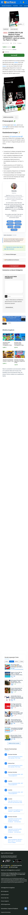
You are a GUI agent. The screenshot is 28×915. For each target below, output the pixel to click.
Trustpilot (4, 867)
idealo (15, 125)
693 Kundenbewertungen (15, 136)
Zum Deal (13, 55)
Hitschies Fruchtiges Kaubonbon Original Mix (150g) (19, 361)
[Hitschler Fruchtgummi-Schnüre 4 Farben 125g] (8, 351)
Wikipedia (9, 221)
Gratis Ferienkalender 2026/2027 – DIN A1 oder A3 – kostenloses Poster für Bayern (15, 841)
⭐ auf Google (13, 867)
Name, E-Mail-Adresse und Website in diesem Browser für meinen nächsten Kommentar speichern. (14, 301)
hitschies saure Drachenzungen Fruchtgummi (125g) (19, 344)
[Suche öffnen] (21, 2)
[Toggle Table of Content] (15, 117)
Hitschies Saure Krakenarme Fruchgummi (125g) (7, 344)
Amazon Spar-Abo (14, 29)
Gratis (21, 5)
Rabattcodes (22, 874)
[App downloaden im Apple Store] (6, 861)
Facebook (17, 221)
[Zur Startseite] (11, 2)
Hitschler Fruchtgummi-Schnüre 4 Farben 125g (8, 360)
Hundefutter (5, 29)
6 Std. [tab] (7, 661)
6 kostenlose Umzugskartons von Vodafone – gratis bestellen (15, 810)
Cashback (8, 875)
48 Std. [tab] (16, 661)
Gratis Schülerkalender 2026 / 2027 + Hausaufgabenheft (15, 775)
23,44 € (4, 126)
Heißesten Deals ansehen (14, 743)
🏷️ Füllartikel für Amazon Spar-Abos (13, 247)
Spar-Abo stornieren (9, 249)
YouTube (13, 229)
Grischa (14, 191)
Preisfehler (15, 5)
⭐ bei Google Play (16, 865)
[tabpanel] (14, 702)
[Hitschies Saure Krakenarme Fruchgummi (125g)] (8, 334)
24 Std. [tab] (11, 661)
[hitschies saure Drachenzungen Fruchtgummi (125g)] (19, 334)
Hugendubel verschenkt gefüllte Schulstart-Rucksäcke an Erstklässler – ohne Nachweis (15, 820)
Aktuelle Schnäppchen (6, 5)
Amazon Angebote (5, 901)
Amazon (14, 49)
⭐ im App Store (5, 865)
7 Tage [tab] (21, 661)
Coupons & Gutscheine (5, 912)
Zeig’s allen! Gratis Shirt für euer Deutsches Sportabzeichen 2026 (15, 801)
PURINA (16, 62)
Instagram (17, 224)
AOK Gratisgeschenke (5, 904)
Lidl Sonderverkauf (5, 894)
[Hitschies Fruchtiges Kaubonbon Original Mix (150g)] (19, 351)
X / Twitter (9, 224)
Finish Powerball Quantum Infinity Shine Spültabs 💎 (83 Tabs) (15, 757)
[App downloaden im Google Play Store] (17, 861)
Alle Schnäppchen (4, 891)
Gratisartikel (13, 874)
